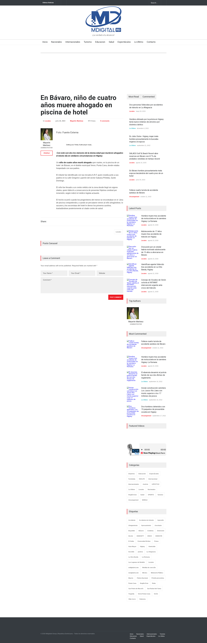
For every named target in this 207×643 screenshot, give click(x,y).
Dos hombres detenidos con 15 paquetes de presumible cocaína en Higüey (153, 409)
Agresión (160, 520)
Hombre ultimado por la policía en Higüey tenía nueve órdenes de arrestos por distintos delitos (146, 122)
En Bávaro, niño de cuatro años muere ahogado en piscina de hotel (78, 105)
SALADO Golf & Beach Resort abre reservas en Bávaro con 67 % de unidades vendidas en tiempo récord (144, 156)
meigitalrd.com (133, 573)
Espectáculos (124, 42)
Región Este (132, 495)
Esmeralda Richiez (144, 541)
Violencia (142, 599)
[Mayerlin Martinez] (47, 134)
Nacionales (56, 42)
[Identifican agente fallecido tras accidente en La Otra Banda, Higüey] (133, 269)
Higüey (142, 546)
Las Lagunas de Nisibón (136, 562)
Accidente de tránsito (146, 520)
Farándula (131, 479)
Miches (144, 573)
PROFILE (47, 153)
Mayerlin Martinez (76, 121)
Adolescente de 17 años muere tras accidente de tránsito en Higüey (151, 234)
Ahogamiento (133, 525)
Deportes (131, 474)
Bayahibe (131, 531)
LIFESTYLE (155, 484)
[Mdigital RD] (103, 28)
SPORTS (151, 495)
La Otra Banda (133, 557)
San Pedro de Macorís (135, 588)
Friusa (156, 541)
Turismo (88, 42)
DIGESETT (140, 536)
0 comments (104, 121)
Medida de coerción (149, 567)
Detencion (160, 531)
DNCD (149, 536)
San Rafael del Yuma (154, 588)
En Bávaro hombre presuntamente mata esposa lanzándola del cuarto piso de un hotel (146, 173)
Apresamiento (146, 525)
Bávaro (141, 531)
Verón (156, 594)
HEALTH (142, 479)
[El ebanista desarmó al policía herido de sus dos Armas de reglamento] (133, 377)
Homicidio (152, 546)
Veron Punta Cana (144, 594)
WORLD (144, 500)
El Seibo (131, 541)
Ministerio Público (157, 573)
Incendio (131, 552)
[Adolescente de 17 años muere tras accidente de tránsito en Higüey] (133, 236)
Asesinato (158, 525)
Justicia (145, 484)
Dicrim (130, 536)
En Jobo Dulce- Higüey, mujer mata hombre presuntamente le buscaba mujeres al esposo (143, 139)
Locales (48, 121)
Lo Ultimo (138, 42)
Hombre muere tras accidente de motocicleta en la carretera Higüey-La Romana (153, 218)
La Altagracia (151, 552)
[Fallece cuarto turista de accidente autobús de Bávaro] (133, 346)
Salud (111, 42)
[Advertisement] (103, 73)
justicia (140, 552)
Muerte (130, 578)
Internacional (152, 479)
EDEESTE (158, 536)
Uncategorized (134, 196)
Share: (44, 221)
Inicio (45, 42)
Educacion (100, 42)
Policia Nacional (142, 578)
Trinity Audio (78, 145)
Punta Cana (132, 583)
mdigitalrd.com (133, 567)
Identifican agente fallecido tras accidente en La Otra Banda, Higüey (152, 267)
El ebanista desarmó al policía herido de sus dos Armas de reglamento (153, 375)
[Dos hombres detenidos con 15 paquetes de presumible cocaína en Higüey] (133, 411)
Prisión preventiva (158, 578)
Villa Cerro (132, 599)
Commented (149, 96)
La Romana (146, 557)
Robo (154, 583)
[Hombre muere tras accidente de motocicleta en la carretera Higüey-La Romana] (133, 221)
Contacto (151, 42)
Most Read (134, 96)
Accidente (131, 520)
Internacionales (72, 42)
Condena (150, 531)
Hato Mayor (132, 546)
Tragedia (131, 594)
